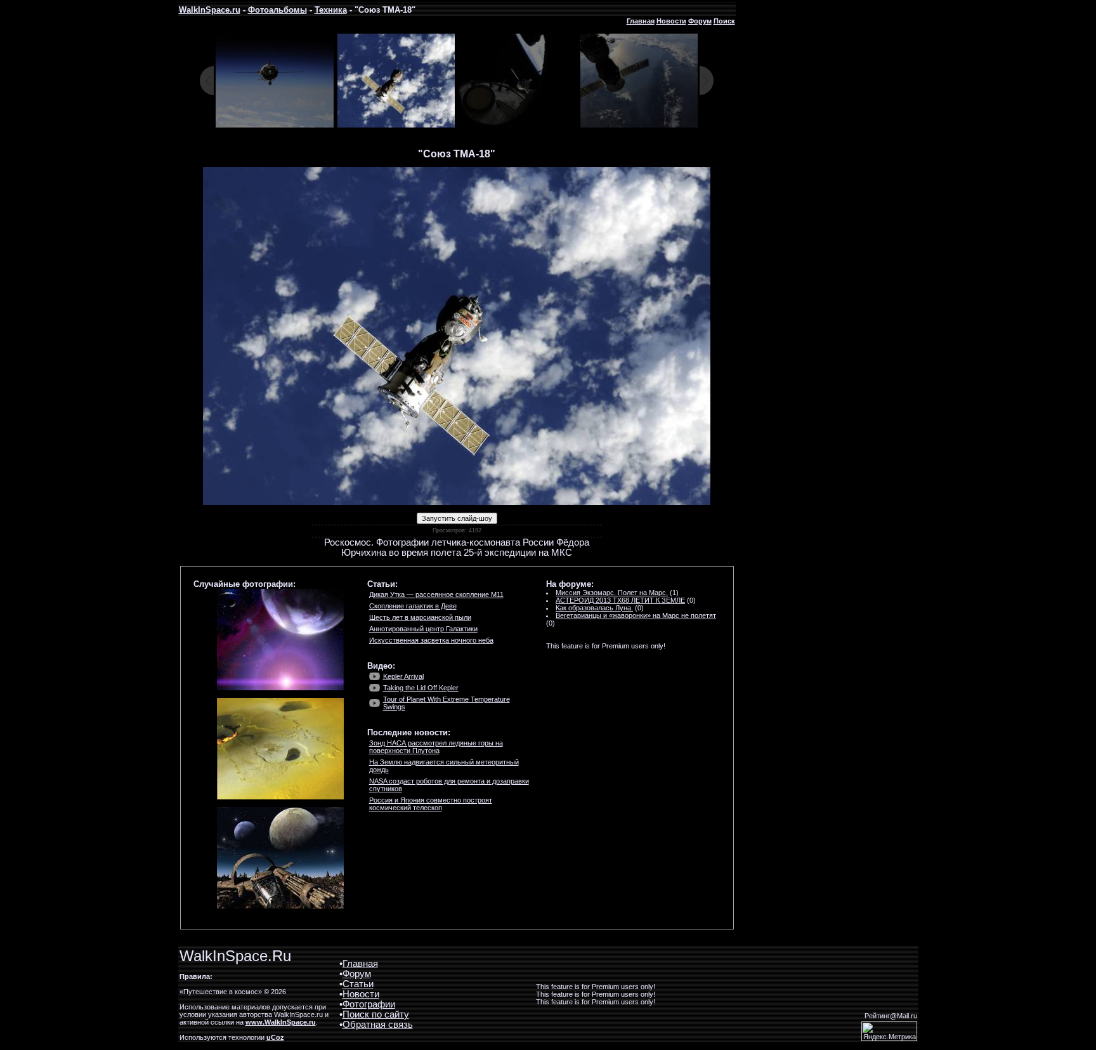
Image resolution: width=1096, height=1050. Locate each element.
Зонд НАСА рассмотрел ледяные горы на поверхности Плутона (436, 746)
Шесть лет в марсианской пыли (420, 617)
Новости (671, 21)
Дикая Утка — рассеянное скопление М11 (436, 594)
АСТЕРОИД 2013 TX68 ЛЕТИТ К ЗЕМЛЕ (620, 600)
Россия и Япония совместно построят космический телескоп (430, 803)
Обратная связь (377, 1025)
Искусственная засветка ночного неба (431, 640)
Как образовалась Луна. (594, 608)
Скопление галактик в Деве (413, 606)
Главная (641, 21)
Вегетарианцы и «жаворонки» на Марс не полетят (636, 615)
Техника (331, 10)
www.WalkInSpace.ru (280, 1022)
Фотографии (368, 1004)
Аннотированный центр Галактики (423, 629)
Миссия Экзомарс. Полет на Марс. (612, 592)
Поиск (724, 21)
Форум (700, 21)
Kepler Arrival (403, 676)
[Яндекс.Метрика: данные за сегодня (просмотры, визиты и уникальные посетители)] (889, 1031)
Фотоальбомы (277, 10)
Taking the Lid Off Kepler (421, 688)
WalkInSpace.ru (209, 10)
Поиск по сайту (375, 1014)
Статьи (358, 984)
